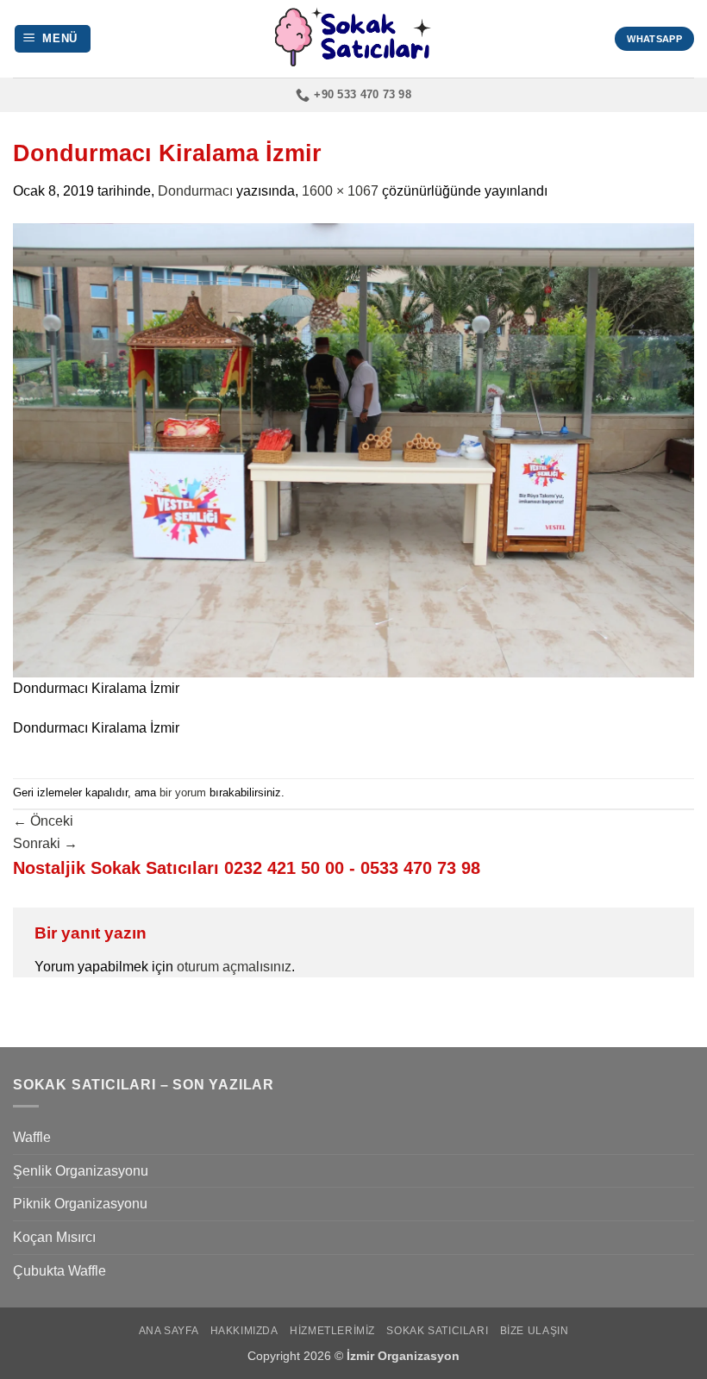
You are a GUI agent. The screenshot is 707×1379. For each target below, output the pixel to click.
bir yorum (183, 792)
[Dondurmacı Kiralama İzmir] (353, 449)
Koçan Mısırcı (54, 1237)
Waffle (32, 1137)
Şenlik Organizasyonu (80, 1171)
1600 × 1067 (340, 191)
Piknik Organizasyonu (80, 1203)
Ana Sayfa (169, 1331)
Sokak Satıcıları (437, 1331)
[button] (53, 39)
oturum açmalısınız (234, 966)
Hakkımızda (244, 1331)
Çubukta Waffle (59, 1271)
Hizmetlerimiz (332, 1331)
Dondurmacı (195, 191)
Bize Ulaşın (534, 1331)
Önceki (43, 821)
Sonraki (45, 843)
